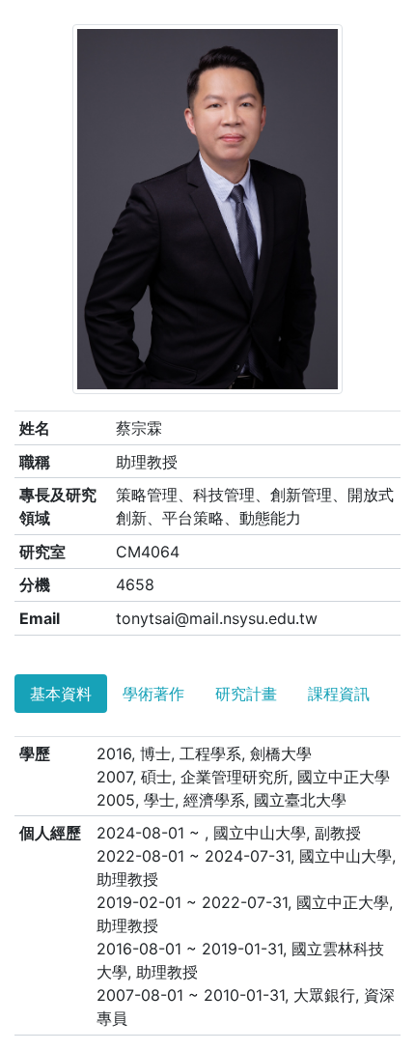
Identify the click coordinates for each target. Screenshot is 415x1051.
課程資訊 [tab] (339, 693)
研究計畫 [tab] (246, 693)
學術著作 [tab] (153, 693)
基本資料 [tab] (61, 693)
